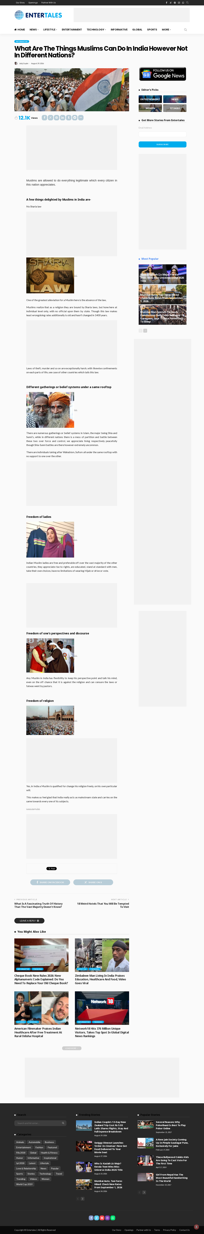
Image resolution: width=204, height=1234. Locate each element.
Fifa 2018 (20, 1152)
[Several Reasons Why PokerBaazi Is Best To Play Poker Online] (145, 1124)
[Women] (150, 108)
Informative (119, 29)
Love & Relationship (26, 1168)
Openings (33, 2)
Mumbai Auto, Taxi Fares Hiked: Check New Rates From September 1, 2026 (161, 298)
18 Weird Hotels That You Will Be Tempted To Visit (103, 905)
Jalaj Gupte (23, 63)
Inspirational (50, 1158)
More (165, 29)
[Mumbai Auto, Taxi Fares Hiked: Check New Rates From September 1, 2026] (84, 1184)
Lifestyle (49, 29)
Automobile (34, 1142)
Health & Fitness (49, 1152)
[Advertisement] (132, 15)
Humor (19, 1158)
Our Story (20, 2)
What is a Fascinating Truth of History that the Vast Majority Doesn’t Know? (38, 905)
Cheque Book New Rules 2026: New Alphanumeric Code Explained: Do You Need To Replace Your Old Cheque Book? (41, 979)
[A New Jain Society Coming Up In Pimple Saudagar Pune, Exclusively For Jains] (145, 1143)
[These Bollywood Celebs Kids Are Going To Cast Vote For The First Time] (145, 1160)
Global (137, 29)
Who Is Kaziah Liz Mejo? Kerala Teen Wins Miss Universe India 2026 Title (162, 278)
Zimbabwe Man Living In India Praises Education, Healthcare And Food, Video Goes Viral (100, 979)
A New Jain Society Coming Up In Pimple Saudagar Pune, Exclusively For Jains (172, 1142)
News (33, 29)
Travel (59, 1173)
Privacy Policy (169, 1230)
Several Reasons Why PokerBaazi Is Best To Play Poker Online (171, 1125)
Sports (152, 29)
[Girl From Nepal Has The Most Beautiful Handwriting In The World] (145, 1177)
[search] (187, 2)
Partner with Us (144, 1230)
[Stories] (174, 108)
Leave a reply (28, 920)
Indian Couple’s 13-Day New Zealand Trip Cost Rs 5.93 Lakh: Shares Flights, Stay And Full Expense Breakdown (111, 1126)
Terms (157, 1230)
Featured (52, 1147)
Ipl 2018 (20, 1163)
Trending (37, 969)
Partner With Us (48, 2)
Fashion (39, 1147)
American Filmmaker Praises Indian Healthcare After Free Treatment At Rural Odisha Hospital (38, 1032)
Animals (20, 1142)
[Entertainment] (150, 99)
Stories (21, 1022)
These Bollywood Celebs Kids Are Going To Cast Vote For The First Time (172, 1160)
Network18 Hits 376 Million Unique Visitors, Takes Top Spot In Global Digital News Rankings (102, 1032)
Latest (32, 1163)
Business (49, 1142)
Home (21, 29)
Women (45, 1179)
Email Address (145, 127)
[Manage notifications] (196, 1227)
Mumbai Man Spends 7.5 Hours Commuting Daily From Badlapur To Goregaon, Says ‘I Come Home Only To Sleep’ (162, 316)
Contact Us (184, 1230)
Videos (33, 1179)
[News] (174, 99)
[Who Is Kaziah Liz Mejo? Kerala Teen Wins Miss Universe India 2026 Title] (84, 1167)
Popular (55, 1168)
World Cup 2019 (24, 1184)
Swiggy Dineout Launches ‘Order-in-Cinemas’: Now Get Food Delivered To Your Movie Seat (110, 1147)
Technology (95, 29)
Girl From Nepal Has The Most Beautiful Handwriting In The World (171, 1178)
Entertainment (72, 29)
